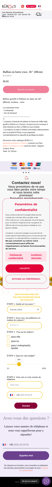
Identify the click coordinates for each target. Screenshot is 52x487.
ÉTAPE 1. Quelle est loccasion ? (21, 304)
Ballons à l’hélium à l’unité (13, 146)
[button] (31, 6)
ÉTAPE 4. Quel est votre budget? (21, 356)
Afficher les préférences (26, 279)
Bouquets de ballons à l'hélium (15, 143)
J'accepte (24, 268)
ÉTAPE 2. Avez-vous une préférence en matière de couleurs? (23, 319)
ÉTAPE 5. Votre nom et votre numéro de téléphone (24, 378)
